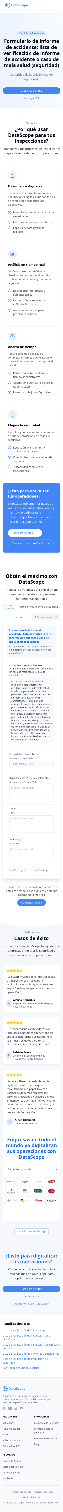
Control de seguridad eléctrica (21, 1368)
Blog (36, 1444)
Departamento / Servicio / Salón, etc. (29, 777)
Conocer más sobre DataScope (31, 543)
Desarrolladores (11, 1472)
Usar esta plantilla (31, 90)
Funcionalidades (11, 1428)
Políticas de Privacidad (43, 1492)
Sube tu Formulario (13, 1440)
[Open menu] (54, 5)
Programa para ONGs (45, 1438)
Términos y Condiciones (20, 1492)
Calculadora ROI (11, 1446)
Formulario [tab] (17, 617)
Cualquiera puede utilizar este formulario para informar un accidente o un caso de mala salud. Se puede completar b (31, 670)
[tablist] (31, 617)
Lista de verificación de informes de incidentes (31, 1353)
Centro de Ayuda (12, 1460)
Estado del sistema (13, 1466)
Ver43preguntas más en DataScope (29, 870)
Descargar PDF (31, 98)
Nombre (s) (15, 839)
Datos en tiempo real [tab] (45, 617)
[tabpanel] (31, 750)
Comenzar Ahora (31, 902)
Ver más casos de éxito (29, 1231)
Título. (12, 808)
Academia (8, 1478)
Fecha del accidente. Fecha (23, 754)
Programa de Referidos (46, 1422)
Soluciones (8, 1422)
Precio (6, 1434)
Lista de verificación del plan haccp (24, 1330)
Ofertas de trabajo (31, 1497)
